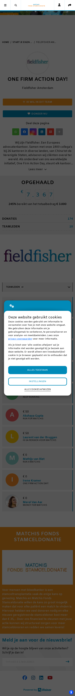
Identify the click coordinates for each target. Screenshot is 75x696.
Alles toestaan (37, 370)
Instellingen (37, 381)
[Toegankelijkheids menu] (71, 692)
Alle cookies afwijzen (37, 389)
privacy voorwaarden (20, 338)
